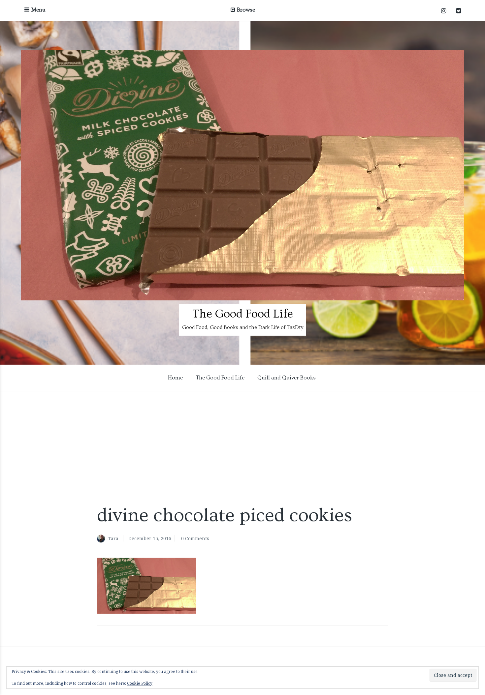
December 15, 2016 (149, 538)
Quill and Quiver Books (286, 378)
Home (175, 378)
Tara (113, 538)
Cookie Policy (139, 683)
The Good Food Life (242, 313)
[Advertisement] (242, 447)
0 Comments (195, 538)
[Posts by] (102, 539)
